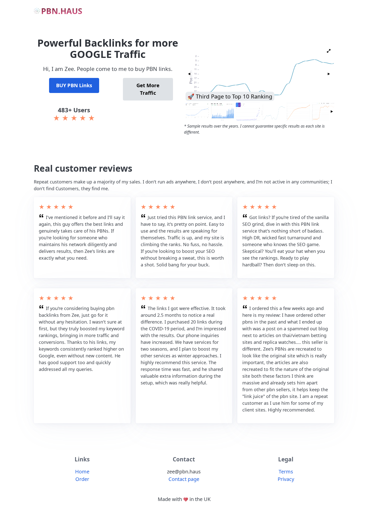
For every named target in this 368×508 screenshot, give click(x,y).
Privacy (286, 479)
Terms (286, 471)
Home (82, 471)
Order (82, 479)
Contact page (183, 479)
